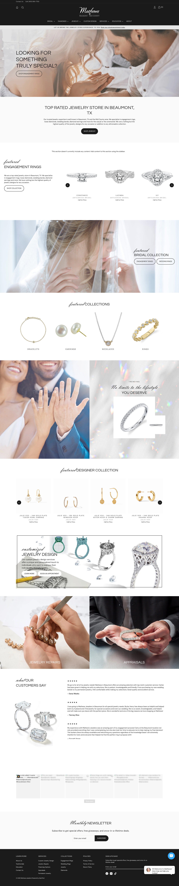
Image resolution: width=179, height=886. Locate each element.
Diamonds (62, 21)
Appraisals (41, 870)
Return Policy (87, 867)
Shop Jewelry (89, 131)
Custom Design (90, 21)
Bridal (50, 21)
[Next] (172, 185)
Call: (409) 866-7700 (32, 1)
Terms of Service (88, 864)
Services (103, 21)
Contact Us (19, 1)
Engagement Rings (145, 261)
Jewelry (75, 21)
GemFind (41, 878)
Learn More (29, 574)
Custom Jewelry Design (46, 861)
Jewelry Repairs (43, 864)
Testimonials (20, 864)
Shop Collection (14, 188)
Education (117, 21)
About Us (19, 861)
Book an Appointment (49, 574)
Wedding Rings (165, 261)
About (129, 21)
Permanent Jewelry (44, 873)
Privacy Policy (87, 861)
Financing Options (44, 867)
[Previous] (68, 185)
